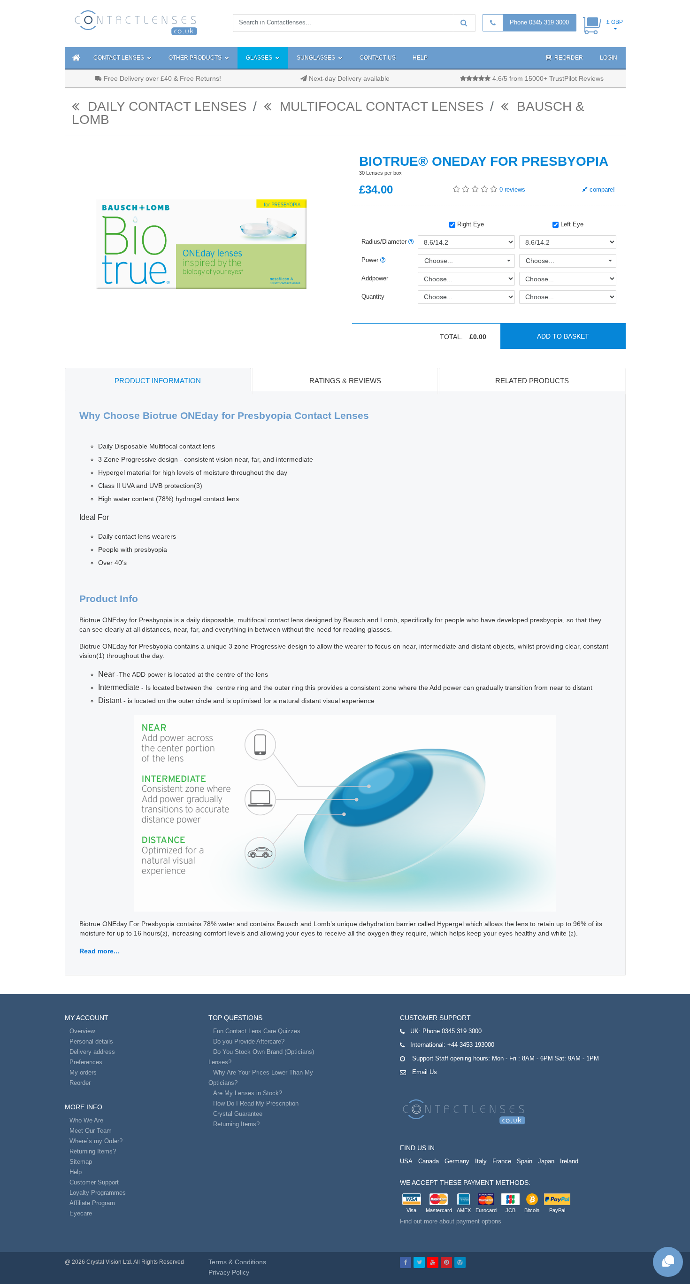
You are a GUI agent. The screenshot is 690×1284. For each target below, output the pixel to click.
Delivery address (92, 1051)
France (501, 1161)
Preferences (85, 1062)
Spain (524, 1161)
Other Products (196, 57)
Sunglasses (317, 57)
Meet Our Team (90, 1130)
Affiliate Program (92, 1203)
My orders (83, 1072)
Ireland (569, 1161)
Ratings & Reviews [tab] (345, 381)
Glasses (260, 57)
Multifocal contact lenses (380, 106)
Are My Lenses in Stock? (247, 1093)
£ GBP (614, 22)
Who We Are (86, 1120)
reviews (512, 189)
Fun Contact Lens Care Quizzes (256, 1031)
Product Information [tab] (158, 381)
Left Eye (571, 224)
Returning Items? (92, 1151)
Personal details (91, 1041)
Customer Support (94, 1182)
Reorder (568, 57)
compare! (601, 189)
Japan (546, 1161)
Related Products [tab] (532, 381)
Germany (457, 1161)
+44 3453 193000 (470, 1044)
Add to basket (563, 336)
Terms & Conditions (237, 1262)
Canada (428, 1161)
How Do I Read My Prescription (256, 1103)
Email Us (424, 1071)
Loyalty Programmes (97, 1192)
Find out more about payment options (450, 1221)
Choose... (438, 260)
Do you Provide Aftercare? (248, 1041)
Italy (481, 1161)
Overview (82, 1031)
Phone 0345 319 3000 (539, 22)
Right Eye (469, 224)
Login (608, 57)
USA (406, 1161)
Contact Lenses (119, 57)
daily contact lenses (165, 106)
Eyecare (80, 1213)
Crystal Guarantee (237, 1113)
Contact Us (378, 57)
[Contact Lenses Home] (136, 22)
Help (420, 57)
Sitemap (80, 1161)
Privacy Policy (228, 1272)
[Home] (75, 58)
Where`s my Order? (96, 1141)
